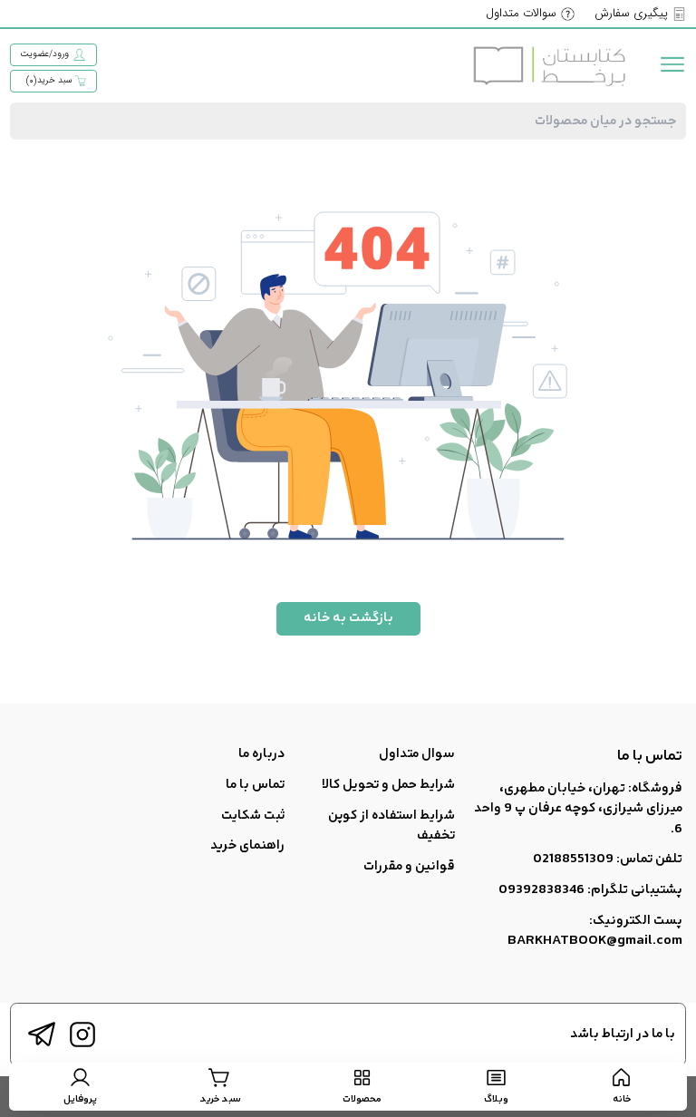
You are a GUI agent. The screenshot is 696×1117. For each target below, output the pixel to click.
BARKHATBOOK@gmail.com (595, 940)
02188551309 (573, 859)
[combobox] (348, 121)
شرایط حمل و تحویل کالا (388, 784)
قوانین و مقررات (409, 866)
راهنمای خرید (247, 845)
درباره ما (261, 753)
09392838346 (541, 889)
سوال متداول (417, 753)
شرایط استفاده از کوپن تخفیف (391, 826)
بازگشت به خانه (348, 617)
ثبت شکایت (253, 815)
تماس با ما (255, 784)
